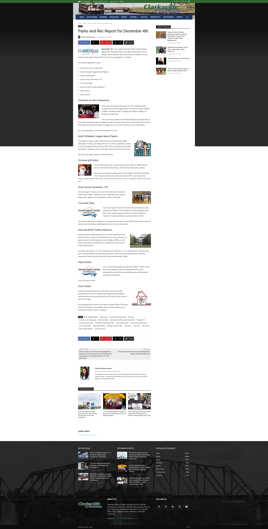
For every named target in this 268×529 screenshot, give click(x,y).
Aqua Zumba (103, 317)
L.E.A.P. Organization (85, 326)
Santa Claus (127, 326)
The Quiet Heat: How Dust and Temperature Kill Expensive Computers (100, 465)
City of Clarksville (103, 320)
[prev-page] (79, 422)
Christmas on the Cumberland (87, 320)
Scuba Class (136, 326)
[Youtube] (188, 1)
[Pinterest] (180, 1)
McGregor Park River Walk (114, 326)
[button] (187, 17)
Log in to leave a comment (87, 435)
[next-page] (82, 422)
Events (85, 23)
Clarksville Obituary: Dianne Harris (178, 58)
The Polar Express (100, 328)
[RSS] (183, 1)
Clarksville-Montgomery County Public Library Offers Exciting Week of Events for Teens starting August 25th (139, 413)
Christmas (131, 317)
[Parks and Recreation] (79, 37)
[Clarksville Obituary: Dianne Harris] (161, 61)
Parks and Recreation (88, 37)
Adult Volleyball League (91, 317)
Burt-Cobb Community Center (117, 317)
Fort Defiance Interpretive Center (104, 323)
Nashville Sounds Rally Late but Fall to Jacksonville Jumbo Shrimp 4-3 (178, 49)
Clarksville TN (141, 320)
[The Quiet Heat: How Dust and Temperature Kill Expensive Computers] (83, 466)
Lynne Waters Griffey (99, 326)
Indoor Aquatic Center (122, 323)
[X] (186, 1)
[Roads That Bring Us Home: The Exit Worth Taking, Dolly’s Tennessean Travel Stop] (83, 455)
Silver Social (145, 326)
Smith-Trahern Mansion (86, 328)
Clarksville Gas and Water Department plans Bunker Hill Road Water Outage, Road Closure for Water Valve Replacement (177, 36)
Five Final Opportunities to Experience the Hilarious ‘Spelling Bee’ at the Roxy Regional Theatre (114, 413)
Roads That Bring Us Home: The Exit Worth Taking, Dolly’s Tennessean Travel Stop (100, 455)
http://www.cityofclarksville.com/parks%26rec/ (108, 371)
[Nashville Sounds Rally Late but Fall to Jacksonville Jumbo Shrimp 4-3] (161, 50)
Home (80, 23)
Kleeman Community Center (139, 323)
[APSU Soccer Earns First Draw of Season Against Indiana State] (161, 71)
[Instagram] (177, 1)
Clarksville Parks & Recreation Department (122, 320)
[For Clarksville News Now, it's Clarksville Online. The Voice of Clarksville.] (90, 505)
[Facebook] (174, 1)
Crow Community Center (86, 323)
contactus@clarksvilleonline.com (126, 518)
